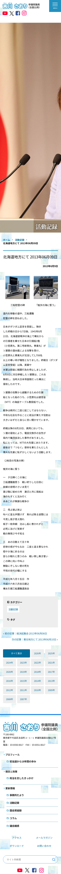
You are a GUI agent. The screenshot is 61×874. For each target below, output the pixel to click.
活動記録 (13, 609)
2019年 (23, 671)
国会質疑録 (16, 810)
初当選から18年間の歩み (23, 761)
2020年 (9, 671)
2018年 (37, 671)
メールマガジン (44, 837)
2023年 (23, 662)
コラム (13, 818)
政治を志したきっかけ (21, 778)
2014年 (37, 680)
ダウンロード (17, 846)
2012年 (9, 690)
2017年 (51, 671)
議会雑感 (14, 826)
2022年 (37, 662)
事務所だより (17, 795)
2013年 (51, 680)
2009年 (51, 690)
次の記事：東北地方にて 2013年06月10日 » (35, 639)
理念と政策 (11, 771)
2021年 (51, 662)
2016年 (9, 680)
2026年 (37, 653)
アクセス (17, 837)
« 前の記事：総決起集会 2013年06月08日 (25, 633)
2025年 (51, 653)
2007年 (23, 699)
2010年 (37, 690)
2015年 (23, 680)
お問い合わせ (44, 846)
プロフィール (12, 754)
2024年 (9, 662)
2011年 (23, 690)
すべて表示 (16, 653)
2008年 (9, 699)
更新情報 (10, 788)
